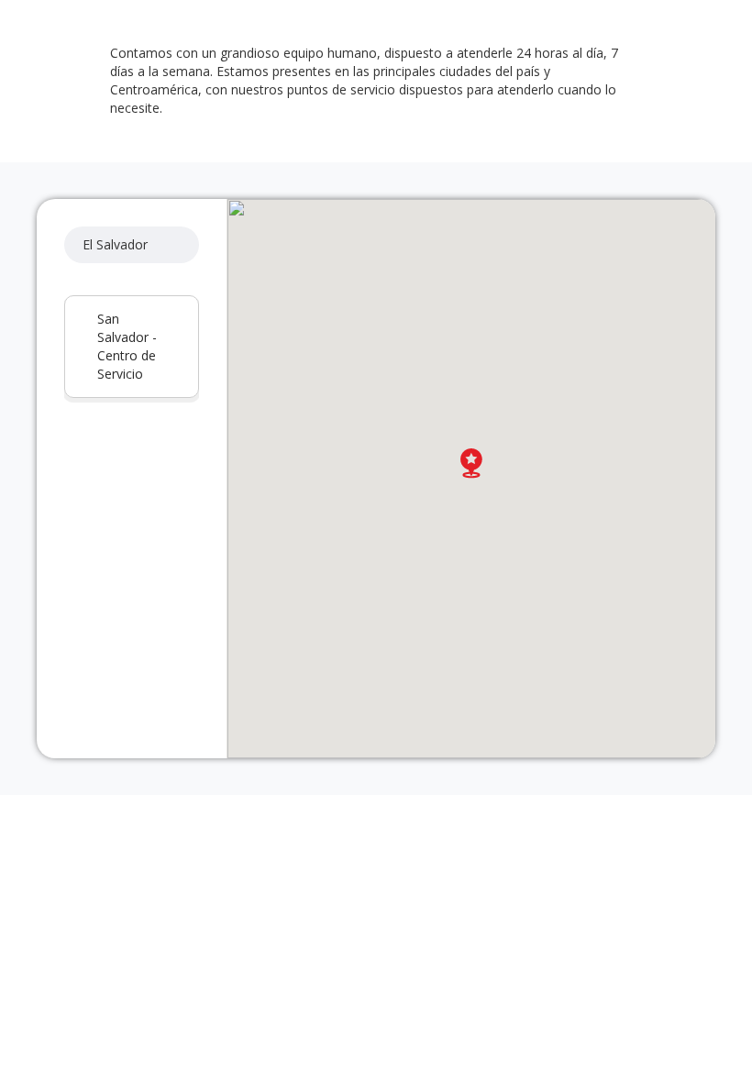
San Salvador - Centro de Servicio (127, 346)
